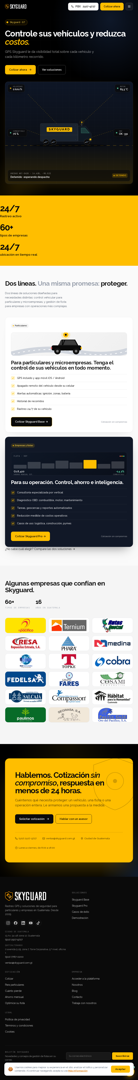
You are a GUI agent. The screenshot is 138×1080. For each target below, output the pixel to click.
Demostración (80, 917)
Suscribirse (122, 1056)
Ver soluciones (52, 69)
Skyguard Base (80, 899)
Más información (78, 1070)
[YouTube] (31, 923)
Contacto (77, 997)
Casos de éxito (80, 911)
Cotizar (9, 978)
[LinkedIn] (23, 923)
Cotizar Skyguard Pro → (30, 536)
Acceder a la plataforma (86, 978)
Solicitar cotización (32, 819)
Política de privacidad (17, 1019)
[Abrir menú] (129, 6)
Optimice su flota (15, 1003)
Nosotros (77, 984)
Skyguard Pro (80, 905)
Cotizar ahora (112, 6)
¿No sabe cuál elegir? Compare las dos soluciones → (40, 549)
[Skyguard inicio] (15, 6)
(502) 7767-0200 (14, 956)
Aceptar (120, 1069)
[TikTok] (38, 923)
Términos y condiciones (19, 1025)
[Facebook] (16, 923)
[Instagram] (8, 923)
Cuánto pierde (13, 990)
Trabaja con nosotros (84, 1003)
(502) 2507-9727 (14, 939)
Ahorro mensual (14, 997)
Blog (74, 990)
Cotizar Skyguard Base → (31, 421)
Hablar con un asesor (74, 819)
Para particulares (14, 984)
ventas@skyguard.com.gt (18, 962)
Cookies (10, 1031)
